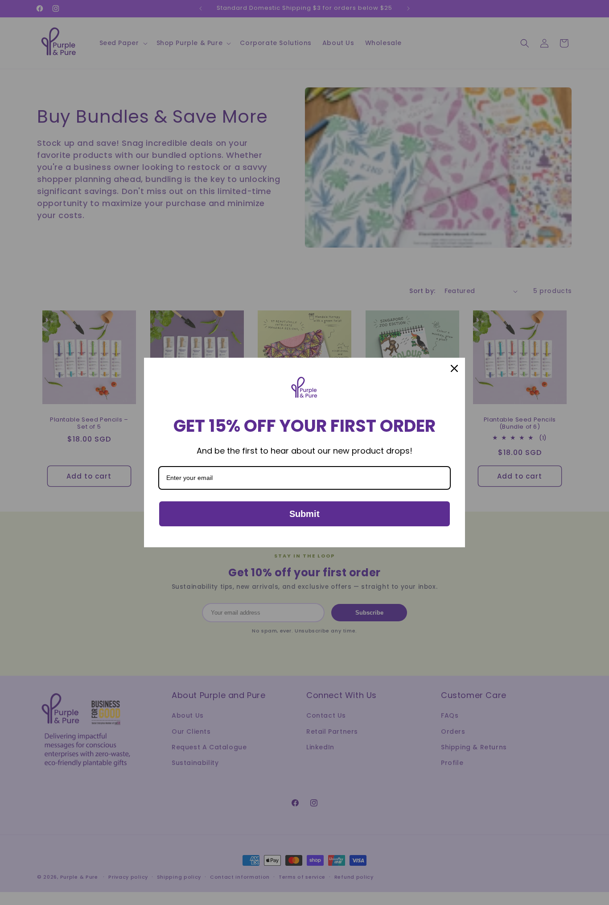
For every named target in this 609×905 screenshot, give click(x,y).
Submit (304, 514)
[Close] (454, 368)
